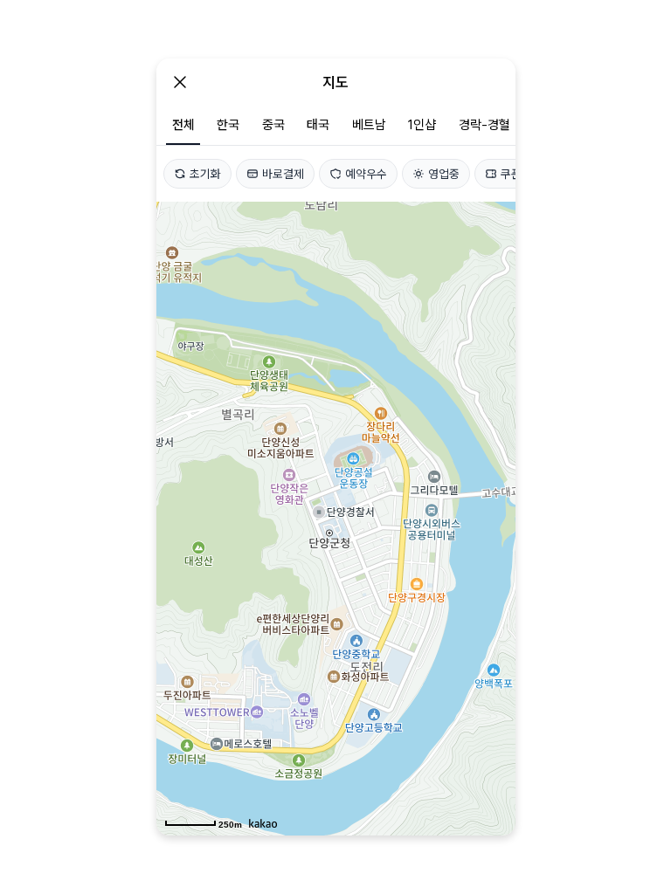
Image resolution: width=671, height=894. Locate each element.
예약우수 (366, 174)
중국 (273, 125)
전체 (183, 125)
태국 (318, 125)
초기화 (205, 174)
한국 (228, 125)
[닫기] (180, 82)
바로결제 (283, 174)
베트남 (369, 125)
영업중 (444, 174)
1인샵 (422, 125)
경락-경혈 (484, 125)
